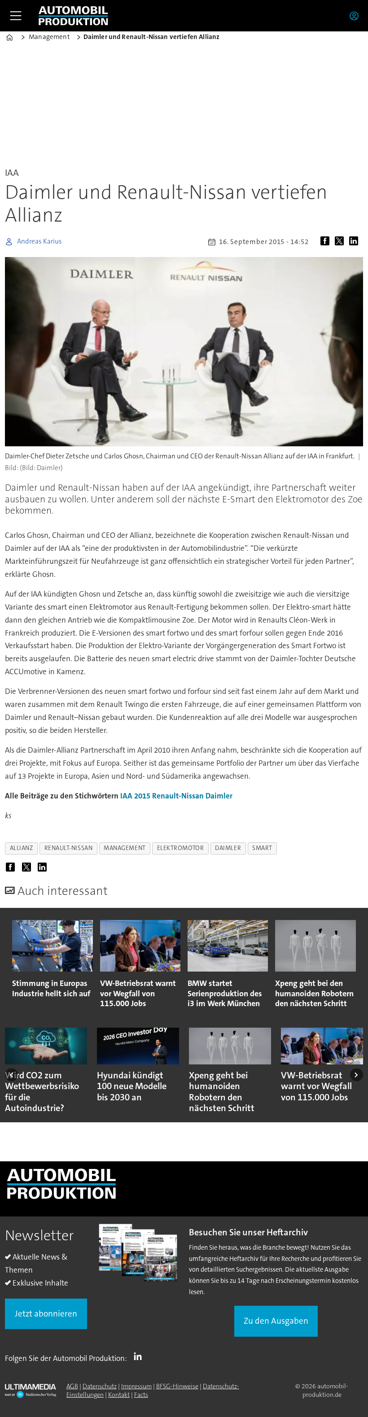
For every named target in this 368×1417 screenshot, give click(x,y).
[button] (11, 1074)
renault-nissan (68, 848)
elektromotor (180, 848)
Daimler (219, 796)
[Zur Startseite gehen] (73, 16)
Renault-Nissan (178, 796)
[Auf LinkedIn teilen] (355, 242)
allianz (21, 848)
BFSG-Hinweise (177, 1386)
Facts (141, 1395)
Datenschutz (100, 1386)
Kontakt (119, 1395)
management (124, 848)
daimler (228, 848)
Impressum (136, 1386)
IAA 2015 (135, 796)
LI (140, 1356)
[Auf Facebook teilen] (326, 242)
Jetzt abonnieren (46, 1313)
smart (262, 848)
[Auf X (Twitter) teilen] (341, 242)
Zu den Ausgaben (276, 1320)
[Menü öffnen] (15, 16)
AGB (72, 1386)
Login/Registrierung (356, 15)
